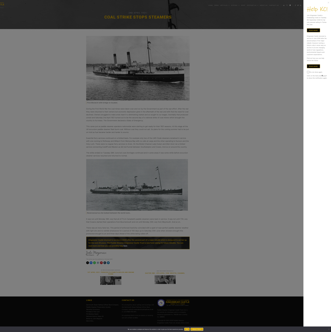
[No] (329, 329)
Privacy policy (196, 329)
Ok (187, 329)
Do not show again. (315, 72)
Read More (313, 30)
